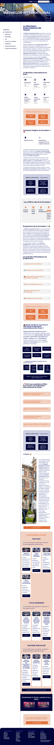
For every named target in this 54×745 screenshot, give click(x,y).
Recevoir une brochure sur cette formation (30, 122)
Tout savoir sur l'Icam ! (37, 527)
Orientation (5, 732)
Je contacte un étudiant (37, 722)
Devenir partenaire (43, 736)
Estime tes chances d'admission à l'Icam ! (30, 183)
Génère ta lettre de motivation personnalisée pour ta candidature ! (43, 183)
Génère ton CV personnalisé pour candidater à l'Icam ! (30, 191)
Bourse (17, 738)
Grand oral (5, 736)
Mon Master (18, 739)
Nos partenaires (43, 735)
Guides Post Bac (6, 737)
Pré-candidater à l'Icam (31, 116)
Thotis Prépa (18, 732)
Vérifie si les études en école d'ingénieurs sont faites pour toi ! (43, 191)
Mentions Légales (43, 738)
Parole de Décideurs (31, 737)
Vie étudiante (18, 737)
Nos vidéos (42, 732)
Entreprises (30, 735)
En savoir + (26, 569)
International (18, 736)
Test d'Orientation (6, 738)
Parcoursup (5, 735)
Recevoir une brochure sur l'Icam (43, 122)
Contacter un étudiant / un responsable (43, 116)
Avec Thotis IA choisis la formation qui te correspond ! (36, 689)
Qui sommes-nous (43, 737)
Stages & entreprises (31, 736)
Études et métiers (31, 732)
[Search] (48, 2)
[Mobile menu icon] (51, 1)
